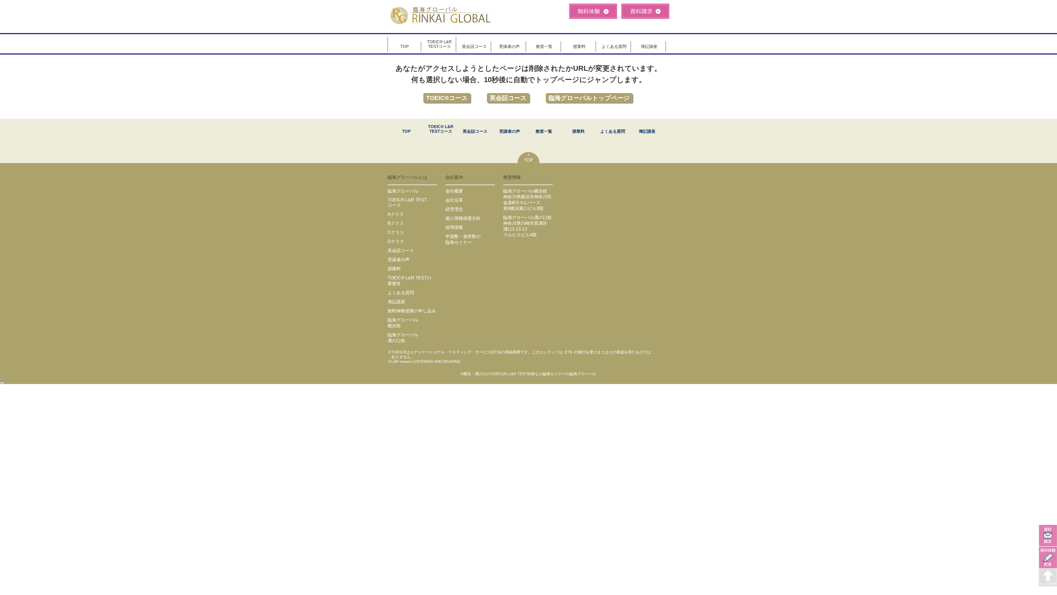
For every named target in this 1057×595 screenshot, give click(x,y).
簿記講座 (649, 46)
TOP (404, 46)
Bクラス (396, 223)
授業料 (579, 46)
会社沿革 (454, 200)
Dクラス (396, 241)
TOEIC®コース (447, 97)
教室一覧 (544, 46)
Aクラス (396, 214)
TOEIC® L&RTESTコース (439, 44)
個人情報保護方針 (463, 218)
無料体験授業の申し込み (412, 311)
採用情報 (454, 227)
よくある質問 (614, 46)
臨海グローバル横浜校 (525, 191)
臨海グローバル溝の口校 (527, 217)
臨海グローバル (403, 191)
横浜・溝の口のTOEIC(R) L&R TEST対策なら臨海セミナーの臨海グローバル (529, 374)
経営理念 (454, 209)
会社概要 (454, 191)
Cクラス (396, 232)
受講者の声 (509, 46)
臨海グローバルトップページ (589, 97)
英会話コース (474, 46)
